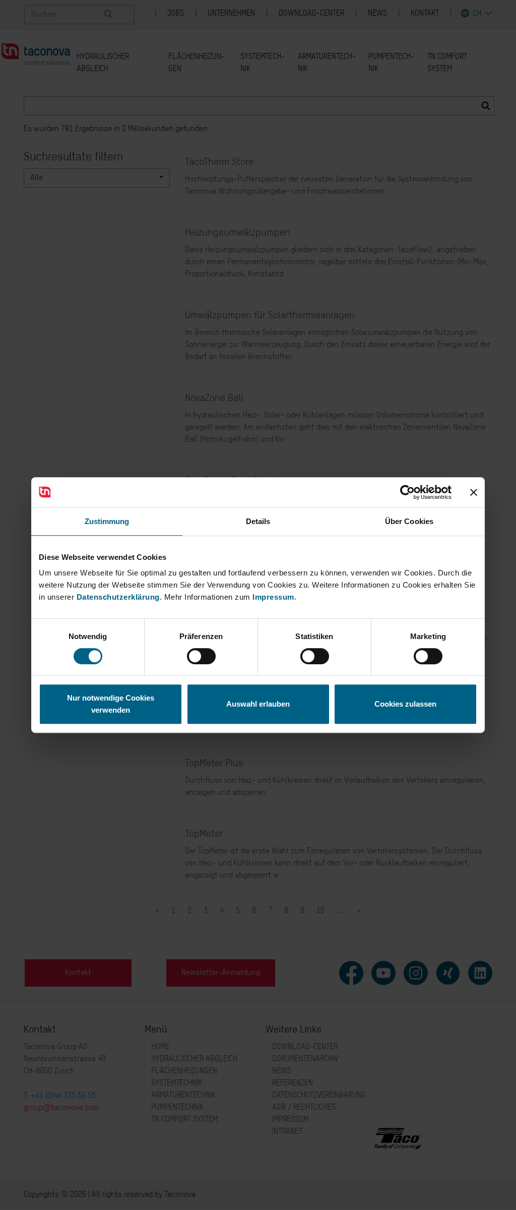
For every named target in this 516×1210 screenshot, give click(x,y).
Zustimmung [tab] (107, 521)
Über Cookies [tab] (409, 521)
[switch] (201, 656)
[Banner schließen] (473, 492)
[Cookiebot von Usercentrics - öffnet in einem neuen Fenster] (407, 492)
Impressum (273, 597)
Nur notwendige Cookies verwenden (110, 704)
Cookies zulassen (405, 704)
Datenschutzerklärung (118, 597)
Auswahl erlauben (258, 704)
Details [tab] (258, 521)
